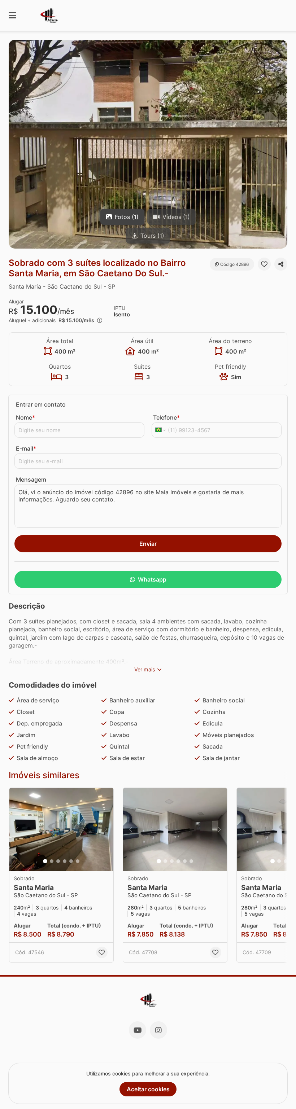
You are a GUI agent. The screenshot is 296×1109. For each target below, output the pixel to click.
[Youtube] (137, 1030)
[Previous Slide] (17, 829)
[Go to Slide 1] (45, 861)
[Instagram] (158, 1030)
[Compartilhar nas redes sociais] (280, 264)
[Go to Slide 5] (71, 861)
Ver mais (144, 669)
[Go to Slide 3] (58, 861)
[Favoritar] (264, 264)
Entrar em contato (41, 404)
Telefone (166, 417)
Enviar (148, 543)
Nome (25, 417)
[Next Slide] (105, 829)
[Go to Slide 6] (77, 861)
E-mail (26, 448)
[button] (148, 144)
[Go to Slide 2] (51, 861)
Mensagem (31, 479)
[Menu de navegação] (12, 15)
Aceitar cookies (148, 1089)
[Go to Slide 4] (64, 861)
